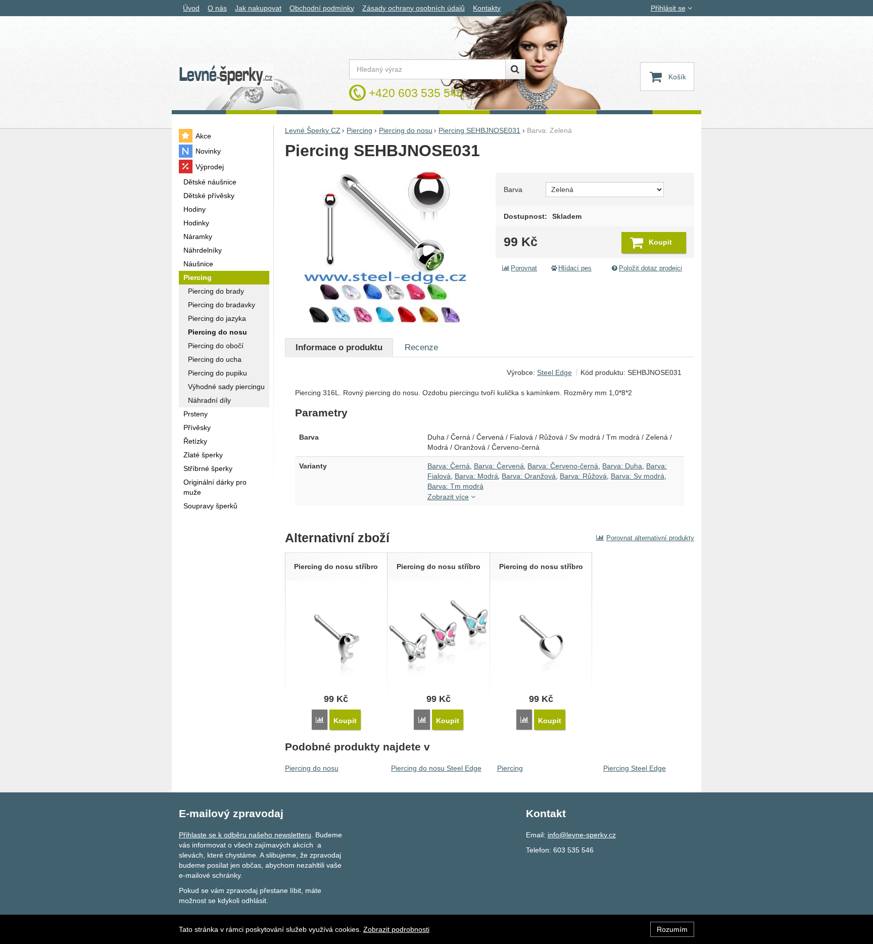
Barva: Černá (448, 466)
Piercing (510, 768)
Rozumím (672, 929)
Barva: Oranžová (529, 476)
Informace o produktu (339, 347)
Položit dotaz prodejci (650, 268)
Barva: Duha (622, 466)
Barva (513, 189)
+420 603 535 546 (416, 93)
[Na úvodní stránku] (226, 75)
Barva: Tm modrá (455, 486)
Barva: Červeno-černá (562, 466)
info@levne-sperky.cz (582, 835)
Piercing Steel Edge (634, 768)
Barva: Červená (499, 466)
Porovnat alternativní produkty (650, 538)
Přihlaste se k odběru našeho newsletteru (245, 835)
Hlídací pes (575, 268)
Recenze (421, 347)
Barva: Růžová (583, 476)
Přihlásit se (668, 8)
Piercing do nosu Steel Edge (436, 768)
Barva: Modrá (476, 476)
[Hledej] (515, 69)
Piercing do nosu (311, 768)
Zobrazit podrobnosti (396, 929)
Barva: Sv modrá (637, 476)
